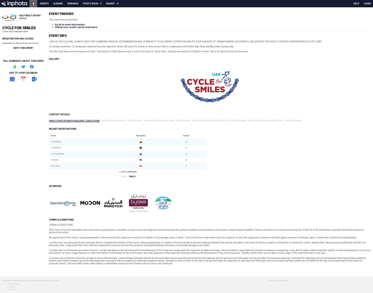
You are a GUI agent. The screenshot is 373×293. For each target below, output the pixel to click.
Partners (11, 289)
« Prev (122, 176)
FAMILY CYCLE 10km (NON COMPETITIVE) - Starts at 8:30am (219, 121)
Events (44, 3)
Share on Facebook (32, 67)
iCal (23, 79)
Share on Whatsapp (15, 67)
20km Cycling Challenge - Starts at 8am (121, 121)
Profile (23, 18)
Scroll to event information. (70, 24)
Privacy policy (13, 284)
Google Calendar (12, 79)
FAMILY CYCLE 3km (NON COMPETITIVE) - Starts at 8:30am (274, 121)
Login (367, 3)
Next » (132, 176)
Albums (58, 3)
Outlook (34, 79)
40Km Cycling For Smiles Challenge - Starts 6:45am (74, 121)
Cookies (11, 287)
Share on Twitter (23, 67)
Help (356, 3)
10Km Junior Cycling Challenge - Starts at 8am (166, 121)
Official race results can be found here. (76, 27)
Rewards (72, 3)
